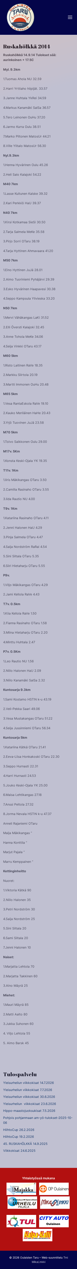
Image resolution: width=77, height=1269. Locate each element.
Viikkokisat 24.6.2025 (19, 1151)
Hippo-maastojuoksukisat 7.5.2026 (29, 1111)
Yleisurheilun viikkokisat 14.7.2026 (28, 1083)
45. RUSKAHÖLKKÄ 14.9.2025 (25, 1144)
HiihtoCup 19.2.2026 (18, 1137)
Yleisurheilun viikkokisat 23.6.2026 (29, 1104)
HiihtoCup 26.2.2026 (18, 1130)
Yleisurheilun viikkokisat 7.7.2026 (27, 1090)
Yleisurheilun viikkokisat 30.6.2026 (29, 1097)
